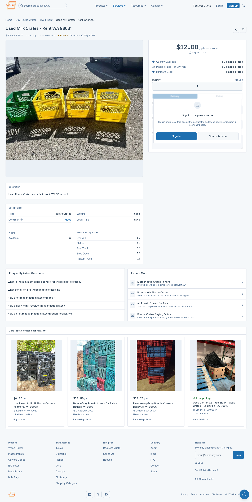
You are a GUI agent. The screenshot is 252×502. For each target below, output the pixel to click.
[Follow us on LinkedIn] (89, 494)
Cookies (204, 494)
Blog (153, 453)
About (154, 447)
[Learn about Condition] (21, 219)
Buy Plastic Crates (26, 19)
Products (100, 5)
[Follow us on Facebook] (106, 494)
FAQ (153, 459)
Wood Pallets (15, 447)
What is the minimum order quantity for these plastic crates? (44, 281)
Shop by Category (66, 483)
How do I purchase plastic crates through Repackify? (40, 313)
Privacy (184, 494)
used (68, 219)
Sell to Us (108, 453)
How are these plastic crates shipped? (31, 297)
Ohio (58, 465)
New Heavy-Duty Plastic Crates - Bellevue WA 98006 (153, 405)
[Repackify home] (11, 5)
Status (154, 471)
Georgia (60, 471)
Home (9, 19)
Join (238, 455)
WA (42, 19)
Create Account (218, 136)
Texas (59, 447)
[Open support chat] (244, 494)
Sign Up (233, 5)
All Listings (61, 477)
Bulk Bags (14, 477)
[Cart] (243, 5)
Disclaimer (217, 494)
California (61, 453)
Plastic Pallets (16, 453)
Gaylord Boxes (16, 459)
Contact (155, 5)
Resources (137, 5)
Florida (60, 459)
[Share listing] (236, 29)
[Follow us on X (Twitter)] (98, 494)
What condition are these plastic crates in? (34, 289)
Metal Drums (15, 471)
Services (118, 5)
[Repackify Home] (11, 494)
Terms (194, 494)
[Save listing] (243, 29)
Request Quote (202, 5)
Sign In (176, 136)
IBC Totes (13, 465)
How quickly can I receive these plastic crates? (36, 305)
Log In (220, 5)
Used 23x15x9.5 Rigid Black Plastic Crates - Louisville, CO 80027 (214, 404)
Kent (49, 19)
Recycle (108, 459)
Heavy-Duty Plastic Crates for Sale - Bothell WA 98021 (95, 405)
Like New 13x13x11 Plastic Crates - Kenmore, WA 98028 (34, 405)
